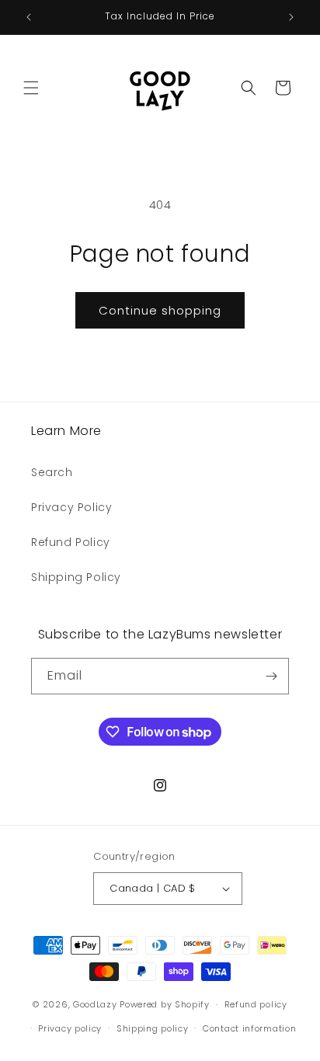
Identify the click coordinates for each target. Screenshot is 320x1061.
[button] (31, 88)
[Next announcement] (291, 17)
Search (52, 472)
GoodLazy (95, 1004)
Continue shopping (160, 310)
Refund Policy (70, 542)
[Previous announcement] (29, 17)
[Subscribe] (271, 676)
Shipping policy (153, 1028)
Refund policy (255, 1004)
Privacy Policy (71, 507)
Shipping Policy (76, 577)
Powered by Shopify (165, 1004)
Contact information (249, 1028)
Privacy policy (70, 1028)
